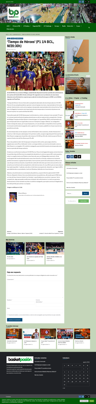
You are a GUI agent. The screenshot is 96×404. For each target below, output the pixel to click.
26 (72, 381)
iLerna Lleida (79, 123)
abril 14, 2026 (50, 260)
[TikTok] (88, 1)
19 (72, 378)
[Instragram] (83, 1)
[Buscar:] (74, 193)
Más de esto (10, 29)
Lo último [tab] (69, 98)
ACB (8, 26)
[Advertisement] (35, 216)
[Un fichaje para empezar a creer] (69, 114)
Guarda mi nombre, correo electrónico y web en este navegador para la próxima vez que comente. (35, 315)
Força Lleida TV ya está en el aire (75, 177)
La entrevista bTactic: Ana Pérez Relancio (76, 79)
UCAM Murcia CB (19, 38)
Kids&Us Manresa (80, 132)
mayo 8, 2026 (10, 258)
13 (76, 375)
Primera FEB (16, 26)
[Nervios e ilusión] (69, 144)
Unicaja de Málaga (15, 252)
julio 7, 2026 (70, 82)
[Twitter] (85, 1)
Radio (64, 26)
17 (64, 378)
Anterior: (19, 232)
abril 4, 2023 (10, 49)
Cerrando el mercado (80, 107)
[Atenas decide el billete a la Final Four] (55, 248)
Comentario (10, 279)
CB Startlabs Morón (79, 103)
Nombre (9, 300)
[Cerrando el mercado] (69, 105)
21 (80, 378)
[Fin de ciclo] (15, 248)
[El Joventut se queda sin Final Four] (35, 248)
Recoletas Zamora (84, 143)
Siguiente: (51, 232)
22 (83, 378)
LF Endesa (26, 26)
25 (68, 381)
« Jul (64, 388)
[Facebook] (80, 1)
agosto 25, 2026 (62, 344)
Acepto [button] (91, 401)
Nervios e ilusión (79, 145)
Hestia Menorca (78, 113)
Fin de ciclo (10, 257)
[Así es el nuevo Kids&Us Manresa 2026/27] (69, 134)
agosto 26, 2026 (11, 343)
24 (64, 381)
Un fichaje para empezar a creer (74, 173)
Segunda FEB (36, 26)
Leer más (68, 92)
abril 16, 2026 (30, 260)
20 (76, 378)
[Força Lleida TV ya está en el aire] (69, 124)
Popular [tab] (76, 98)
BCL (8, 38)
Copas (78, 26)
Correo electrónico (39, 301)
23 (87, 378)
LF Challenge (47, 26)
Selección (70, 26)
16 (87, 375)
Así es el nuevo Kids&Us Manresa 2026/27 (81, 135)
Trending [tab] (84, 98)
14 (80, 375)
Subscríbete (83, 201)
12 (72, 375)
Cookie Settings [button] (84, 401)
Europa (57, 26)
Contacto (8, 396)
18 (68, 378)
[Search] (89, 27)
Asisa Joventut (30, 252)
